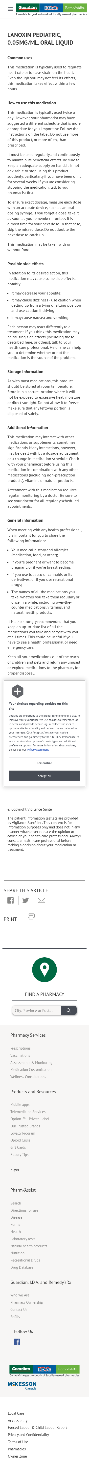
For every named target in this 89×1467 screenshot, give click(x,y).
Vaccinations (20, 1055)
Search (15, 1203)
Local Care (16, 1413)
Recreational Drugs (25, 1260)
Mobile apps (19, 1104)
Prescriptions (20, 1048)
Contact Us (18, 1309)
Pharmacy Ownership (26, 1302)
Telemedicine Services (27, 1111)
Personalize (44, 762)
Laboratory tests (22, 1238)
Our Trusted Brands (25, 1126)
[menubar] (17, 1341)
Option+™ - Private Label (29, 1118)
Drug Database (21, 1267)
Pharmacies (17, 1449)
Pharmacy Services (28, 1035)
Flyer (15, 1169)
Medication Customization (30, 1069)
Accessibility (17, 1420)
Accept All (44, 775)
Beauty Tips (19, 1154)
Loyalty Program (22, 1133)
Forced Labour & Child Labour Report (37, 1427)
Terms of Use (18, 1441)
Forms (15, 1224)
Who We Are (19, 1295)
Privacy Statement (38, 749)
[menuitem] (17, 1342)
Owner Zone (17, 1456)
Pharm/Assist (23, 1190)
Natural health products (28, 1246)
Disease (16, 1217)
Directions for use (24, 1210)
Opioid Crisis (20, 1140)
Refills (15, 1316)
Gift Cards (18, 1147)
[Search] (69, 1010)
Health (15, 1231)
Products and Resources (33, 1091)
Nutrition (17, 1253)
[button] (10, 901)
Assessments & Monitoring (31, 1062)
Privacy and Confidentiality (28, 1434)
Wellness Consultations (28, 1076)
